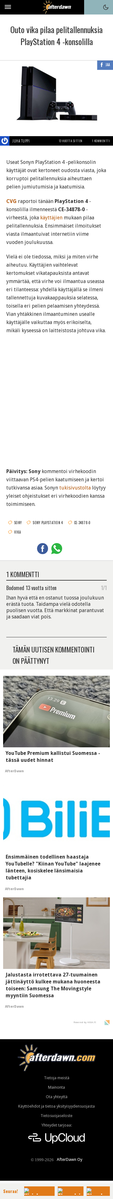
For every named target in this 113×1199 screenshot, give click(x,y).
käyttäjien (51, 218)
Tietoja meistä (56, 1077)
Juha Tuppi (21, 140)
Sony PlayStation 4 (48, 522)
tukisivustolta (75, 488)
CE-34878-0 (82, 522)
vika (17, 532)
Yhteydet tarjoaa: (56, 1125)
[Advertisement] (56, 397)
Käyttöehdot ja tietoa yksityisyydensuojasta (56, 1106)
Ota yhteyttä (56, 1096)
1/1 (104, 587)
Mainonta (56, 1087)
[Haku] (91, 7)
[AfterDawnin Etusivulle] (57, 7)
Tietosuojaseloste (56, 1115)
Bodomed (15, 587)
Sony (18, 522)
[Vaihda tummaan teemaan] (106, 7)
